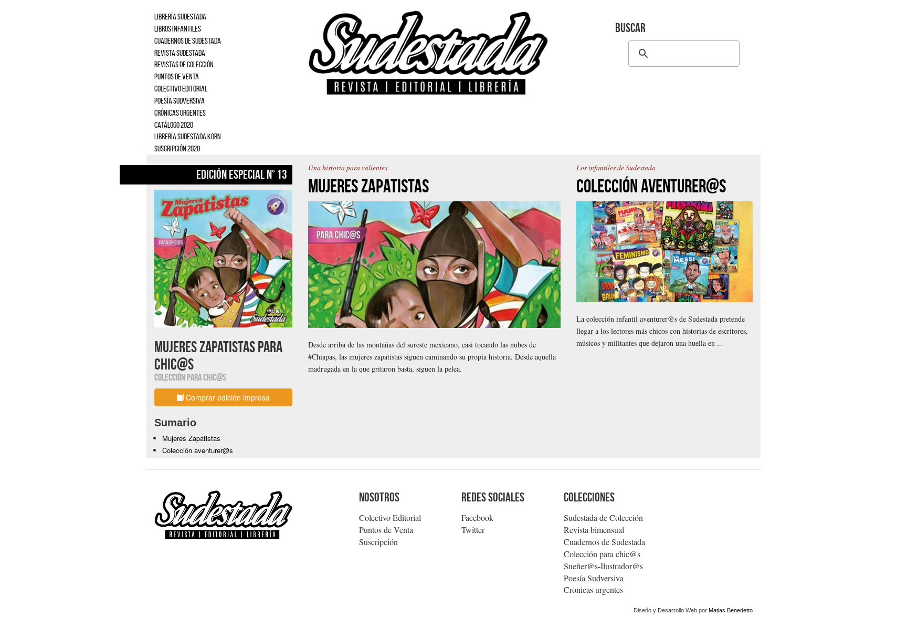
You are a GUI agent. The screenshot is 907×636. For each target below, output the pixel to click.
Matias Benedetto (731, 610)
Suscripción (378, 541)
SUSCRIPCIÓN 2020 (177, 148)
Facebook (477, 517)
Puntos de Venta (386, 529)
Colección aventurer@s (197, 450)
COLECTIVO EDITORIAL (180, 88)
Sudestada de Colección (603, 517)
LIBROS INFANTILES (177, 28)
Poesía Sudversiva (594, 577)
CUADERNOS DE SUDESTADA (187, 40)
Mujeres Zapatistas (191, 438)
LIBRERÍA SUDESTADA (180, 16)
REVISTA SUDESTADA (179, 52)
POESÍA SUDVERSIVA (179, 100)
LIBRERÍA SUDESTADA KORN (187, 136)
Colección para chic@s (602, 553)
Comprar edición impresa (227, 397)
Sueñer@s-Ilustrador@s (603, 565)
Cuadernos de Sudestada (604, 541)
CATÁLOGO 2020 (173, 124)
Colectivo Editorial (390, 517)
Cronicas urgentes (593, 589)
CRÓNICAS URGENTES (180, 112)
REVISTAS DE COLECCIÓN (184, 64)
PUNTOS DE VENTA (176, 76)
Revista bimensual (594, 529)
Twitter (472, 529)
